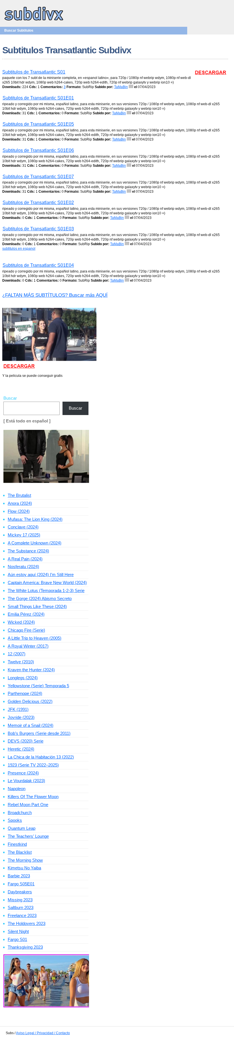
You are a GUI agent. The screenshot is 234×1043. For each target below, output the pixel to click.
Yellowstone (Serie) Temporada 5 (38, 685)
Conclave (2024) (23, 526)
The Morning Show (25, 860)
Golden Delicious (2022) (30, 701)
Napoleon (16, 788)
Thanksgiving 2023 (25, 947)
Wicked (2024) (21, 622)
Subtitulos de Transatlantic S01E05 (38, 124)
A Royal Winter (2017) (28, 646)
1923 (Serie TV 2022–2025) (33, 765)
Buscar (10, 398)
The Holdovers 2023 (26, 923)
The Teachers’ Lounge (28, 836)
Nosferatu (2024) (23, 566)
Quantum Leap (21, 828)
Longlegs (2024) (23, 677)
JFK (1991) (18, 709)
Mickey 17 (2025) (24, 534)
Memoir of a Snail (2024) (30, 725)
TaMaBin (121, 87)
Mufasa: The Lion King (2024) (35, 519)
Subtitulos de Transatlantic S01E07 (38, 176)
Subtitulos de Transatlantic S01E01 (38, 97)
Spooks (15, 820)
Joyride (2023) (21, 717)
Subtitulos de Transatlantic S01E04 (38, 265)
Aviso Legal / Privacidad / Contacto (43, 1033)
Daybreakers (20, 891)
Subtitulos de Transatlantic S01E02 (38, 202)
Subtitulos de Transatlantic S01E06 (38, 150)
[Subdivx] (34, 21)
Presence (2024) (23, 772)
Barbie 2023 (19, 875)
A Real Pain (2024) (25, 558)
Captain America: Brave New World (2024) (47, 582)
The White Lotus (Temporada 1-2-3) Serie (46, 590)
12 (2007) (16, 653)
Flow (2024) (19, 511)
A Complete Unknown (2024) (34, 542)
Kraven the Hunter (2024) (31, 669)
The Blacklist (20, 852)
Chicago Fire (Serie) (26, 630)
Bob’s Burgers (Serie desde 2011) (39, 733)
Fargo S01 (17, 939)
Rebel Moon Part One (28, 804)
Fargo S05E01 (21, 883)
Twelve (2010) (21, 661)
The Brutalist (19, 495)
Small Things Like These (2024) (37, 606)
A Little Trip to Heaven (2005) (34, 638)
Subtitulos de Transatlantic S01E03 (38, 228)
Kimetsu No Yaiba (24, 867)
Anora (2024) (20, 503)
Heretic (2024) (21, 749)
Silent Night (18, 931)
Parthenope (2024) (25, 693)
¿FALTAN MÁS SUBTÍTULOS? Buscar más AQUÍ (55, 295)
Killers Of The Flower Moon (33, 796)
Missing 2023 (20, 899)
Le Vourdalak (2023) (26, 780)
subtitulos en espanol (18, 249)
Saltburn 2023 (20, 907)
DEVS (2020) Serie (25, 741)
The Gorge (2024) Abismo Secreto (40, 598)
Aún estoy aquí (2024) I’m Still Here (41, 574)
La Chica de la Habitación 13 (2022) (41, 757)
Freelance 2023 (22, 915)
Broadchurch (20, 812)
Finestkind (17, 844)
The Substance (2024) (28, 550)
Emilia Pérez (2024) (26, 614)
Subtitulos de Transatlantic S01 (33, 72)
